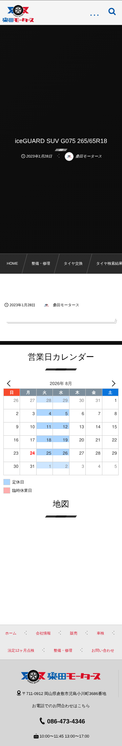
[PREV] (9, 383)
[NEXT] (112, 383)
